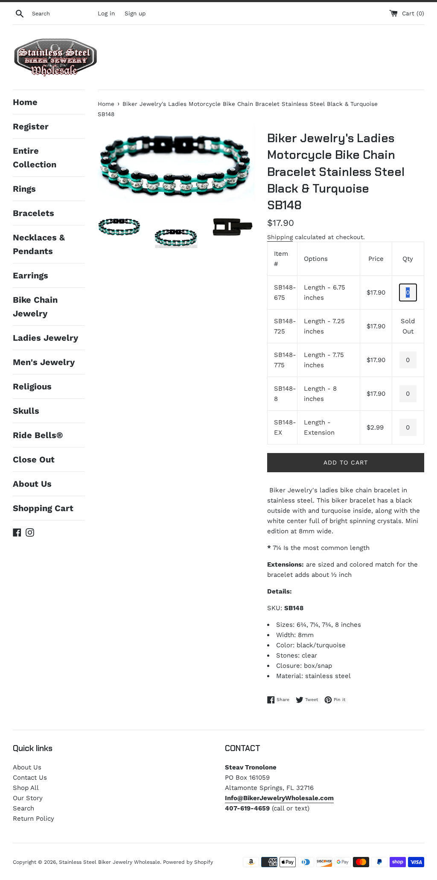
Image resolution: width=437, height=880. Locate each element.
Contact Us (30, 777)
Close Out (34, 459)
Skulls (26, 411)
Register (31, 126)
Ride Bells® (38, 435)
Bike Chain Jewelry (35, 307)
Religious (32, 386)
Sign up (135, 13)
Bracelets (33, 213)
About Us (32, 484)
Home (25, 102)
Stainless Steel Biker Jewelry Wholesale (109, 862)
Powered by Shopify (188, 862)
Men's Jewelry (44, 362)
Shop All (26, 788)
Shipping (280, 237)
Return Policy (33, 818)
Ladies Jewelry (45, 338)
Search (23, 808)
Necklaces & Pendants (39, 244)
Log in (106, 13)
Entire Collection (34, 158)
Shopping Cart (43, 508)
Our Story (28, 798)
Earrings (30, 275)
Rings (24, 189)
